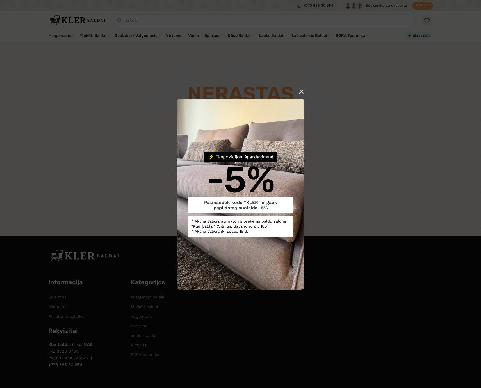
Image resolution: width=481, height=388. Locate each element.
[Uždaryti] (301, 92)
